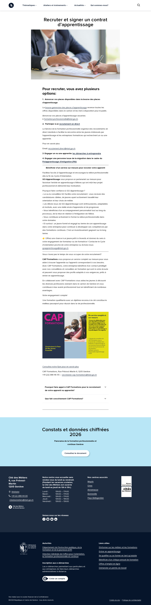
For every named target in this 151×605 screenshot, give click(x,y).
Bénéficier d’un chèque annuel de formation (118, 559)
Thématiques (28, 5)
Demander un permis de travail (112, 568)
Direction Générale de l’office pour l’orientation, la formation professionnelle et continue (63, 555)
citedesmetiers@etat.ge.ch (19, 500)
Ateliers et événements (54, 5)
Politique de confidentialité (131, 600)
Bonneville (92, 494)
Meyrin (91, 481)
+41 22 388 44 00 (20, 496)
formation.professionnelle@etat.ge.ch (61, 119)
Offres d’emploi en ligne (109, 564)
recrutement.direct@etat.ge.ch (61, 148)
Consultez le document (75, 453)
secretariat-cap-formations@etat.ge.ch (79, 375)
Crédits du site (114, 600)
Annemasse (93, 490)
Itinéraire (15, 492)
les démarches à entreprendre (87, 153)
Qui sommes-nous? (99, 5)
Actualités (79, 5)
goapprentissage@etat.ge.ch (55, 248)
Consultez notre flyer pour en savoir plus (60, 366)
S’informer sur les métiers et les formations (118, 547)
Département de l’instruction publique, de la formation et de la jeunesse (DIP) (62, 548)
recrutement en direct (69, 124)
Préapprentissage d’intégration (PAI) (59, 161)
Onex (90, 485)
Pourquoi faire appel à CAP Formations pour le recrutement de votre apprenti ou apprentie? (73, 389)
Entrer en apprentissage (109, 551)
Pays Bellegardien (96, 498)
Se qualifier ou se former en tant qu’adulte (118, 555)
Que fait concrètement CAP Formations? (64, 398)
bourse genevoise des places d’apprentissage (66, 107)
